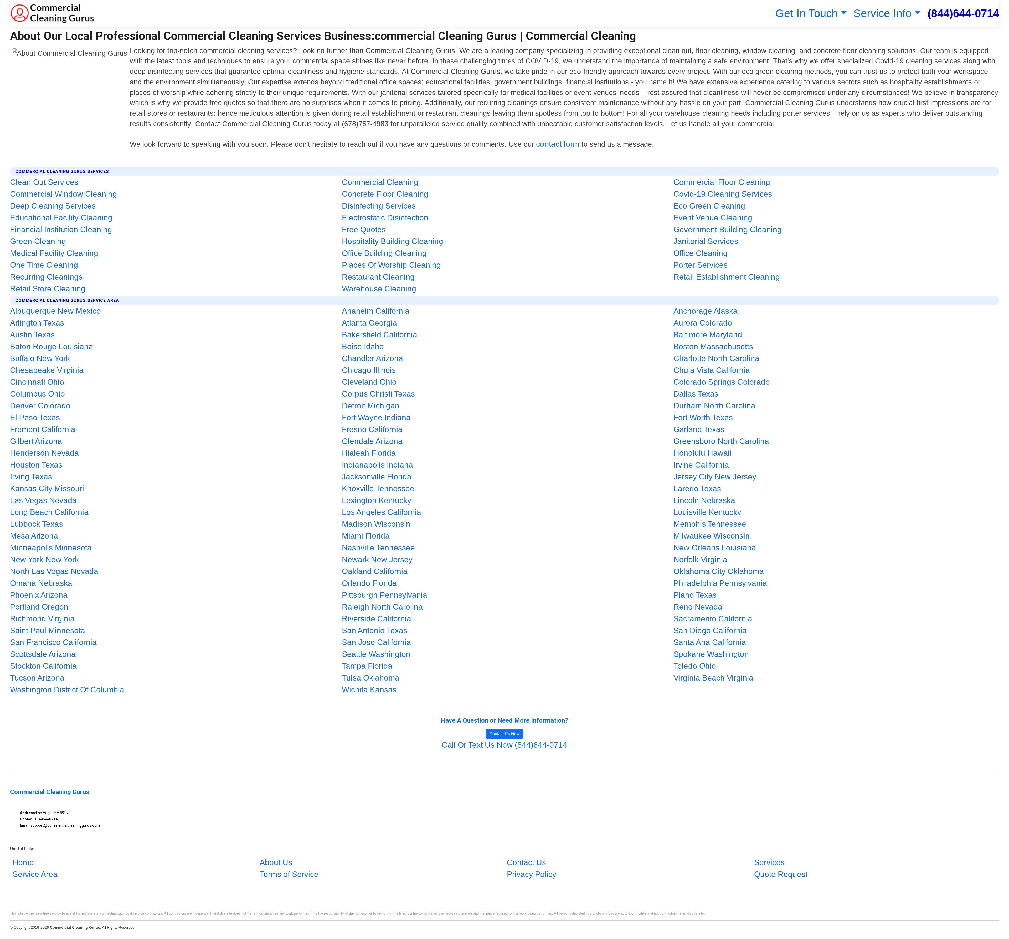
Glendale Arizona (372, 441)
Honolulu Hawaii (702, 453)
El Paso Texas (35, 417)
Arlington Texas (37, 322)
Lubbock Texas (36, 524)
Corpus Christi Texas (378, 393)
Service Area (35, 874)
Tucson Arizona (37, 677)
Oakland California (375, 571)
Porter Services (700, 265)
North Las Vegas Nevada (54, 571)
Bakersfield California (379, 334)
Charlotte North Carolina (716, 358)
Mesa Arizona (34, 535)
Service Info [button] (882, 13)
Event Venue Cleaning (712, 217)
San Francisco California (53, 642)
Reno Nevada (697, 606)
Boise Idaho (363, 346)
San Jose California (376, 642)
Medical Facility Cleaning (54, 253)
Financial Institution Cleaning (61, 229)
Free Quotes (364, 229)
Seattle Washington (376, 654)
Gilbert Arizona (36, 441)
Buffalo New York (40, 358)
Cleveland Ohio (369, 382)
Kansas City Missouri (47, 488)
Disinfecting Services (379, 205)
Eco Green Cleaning (709, 205)
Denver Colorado (40, 405)
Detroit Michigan (370, 405)
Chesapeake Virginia (47, 370)
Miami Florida (366, 535)
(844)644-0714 (963, 13)
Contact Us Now (504, 734)
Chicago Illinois (369, 370)
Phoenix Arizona (39, 595)
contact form (557, 144)
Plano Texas (695, 595)
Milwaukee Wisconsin (711, 535)
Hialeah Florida (369, 453)
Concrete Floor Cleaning (385, 194)
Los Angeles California (381, 512)
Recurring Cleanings (46, 276)
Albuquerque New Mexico (55, 311)
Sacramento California (712, 618)
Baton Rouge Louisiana (51, 346)
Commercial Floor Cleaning (721, 182)
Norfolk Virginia (700, 559)
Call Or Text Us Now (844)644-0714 (504, 744)
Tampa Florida (367, 666)
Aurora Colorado (702, 322)
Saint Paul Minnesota (47, 630)
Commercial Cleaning (380, 182)
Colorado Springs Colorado (721, 382)
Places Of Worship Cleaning (391, 265)
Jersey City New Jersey (714, 476)
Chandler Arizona (372, 358)
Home (23, 862)
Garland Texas (698, 429)
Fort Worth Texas (703, 417)
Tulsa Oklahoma (370, 677)
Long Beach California (49, 512)
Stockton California (43, 666)
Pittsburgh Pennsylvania (384, 595)
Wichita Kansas (369, 689)
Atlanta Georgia (369, 322)
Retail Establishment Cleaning (726, 276)
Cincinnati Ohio (37, 382)
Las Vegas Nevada (43, 500)
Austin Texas (32, 334)
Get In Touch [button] (806, 13)
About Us (276, 862)
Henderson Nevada (44, 453)
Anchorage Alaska (705, 311)
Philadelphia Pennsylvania (720, 583)
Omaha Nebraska (41, 583)
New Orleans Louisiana (714, 547)
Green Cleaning (38, 241)
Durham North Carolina (714, 405)
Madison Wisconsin (376, 524)
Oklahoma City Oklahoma (718, 571)
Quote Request (780, 874)
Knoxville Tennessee (378, 488)
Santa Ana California (709, 642)
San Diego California (710, 630)
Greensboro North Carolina (721, 441)
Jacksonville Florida (376, 476)
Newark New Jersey (377, 559)
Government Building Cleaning (727, 229)
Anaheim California (375, 311)
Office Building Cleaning (384, 253)
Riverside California (376, 618)
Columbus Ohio (37, 393)
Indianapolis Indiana (377, 464)
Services (769, 862)
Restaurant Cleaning (378, 276)
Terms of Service (289, 874)
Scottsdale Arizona (43, 654)
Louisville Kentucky (707, 512)
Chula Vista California (711, 370)
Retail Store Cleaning (47, 288)
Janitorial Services (705, 241)
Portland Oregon (39, 606)
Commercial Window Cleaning (63, 194)
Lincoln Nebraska (704, 500)
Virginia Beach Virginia (713, 677)
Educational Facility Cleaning (61, 217)
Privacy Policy (531, 874)
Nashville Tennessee (378, 547)
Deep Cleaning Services (53, 205)
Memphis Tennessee (709, 524)
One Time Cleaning (44, 265)
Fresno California (372, 429)
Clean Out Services (44, 182)
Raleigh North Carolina (382, 606)
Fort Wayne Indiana (376, 417)
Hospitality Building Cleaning (392, 241)
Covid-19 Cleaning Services (722, 194)
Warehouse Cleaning (379, 288)
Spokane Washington (711, 654)
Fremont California (42, 429)
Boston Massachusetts (713, 346)
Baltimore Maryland (707, 334)
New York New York (44, 559)
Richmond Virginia (42, 618)
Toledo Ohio (694, 666)
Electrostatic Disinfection (385, 217)
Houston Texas (36, 464)
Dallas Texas (695, 393)
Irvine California (701, 464)
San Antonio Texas (374, 630)
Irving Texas (31, 476)
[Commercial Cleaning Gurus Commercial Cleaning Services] (52, 13)
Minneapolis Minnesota (51, 547)
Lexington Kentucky (376, 500)
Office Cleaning (700, 253)
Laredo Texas (697, 488)
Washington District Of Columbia (67, 689)
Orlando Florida (369, 583)
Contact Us (526, 862)
